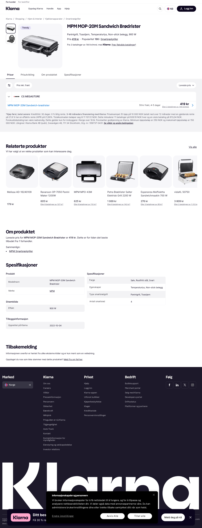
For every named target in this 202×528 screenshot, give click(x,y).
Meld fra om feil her (73, 359)
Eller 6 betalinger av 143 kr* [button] (118, 204)
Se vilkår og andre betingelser (118, 123)
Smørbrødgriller (109, 39)
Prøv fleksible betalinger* (124, 44)
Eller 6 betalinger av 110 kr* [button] (85, 204)
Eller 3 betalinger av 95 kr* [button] (152, 204)
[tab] (10, 74)
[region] (102, 507)
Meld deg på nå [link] (173, 517)
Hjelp (67, 8)
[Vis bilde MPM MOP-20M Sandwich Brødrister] (11, 28)
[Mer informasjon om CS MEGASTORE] (9, 97)
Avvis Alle (112, 516)
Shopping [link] (19, 19)
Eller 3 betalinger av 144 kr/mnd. (175, 107)
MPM (52, 291)
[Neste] (192, 181)
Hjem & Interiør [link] (35, 19)
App (59, 8)
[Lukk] (154, 495)
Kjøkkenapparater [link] (54, 19)
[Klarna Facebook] (169, 384)
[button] (170, 8)
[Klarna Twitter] (184, 384)
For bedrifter (24, 2)
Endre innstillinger (63, 516)
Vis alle (193, 146)
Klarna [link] (9, 19)
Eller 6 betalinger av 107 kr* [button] (52, 204)
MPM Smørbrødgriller (21, 251)
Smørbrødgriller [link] (73, 19)
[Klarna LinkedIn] (177, 384)
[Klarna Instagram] (192, 384)
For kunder (11, 2)
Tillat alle (140, 516)
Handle (50, 8)
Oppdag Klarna (35, 8)
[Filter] (9, 85)
